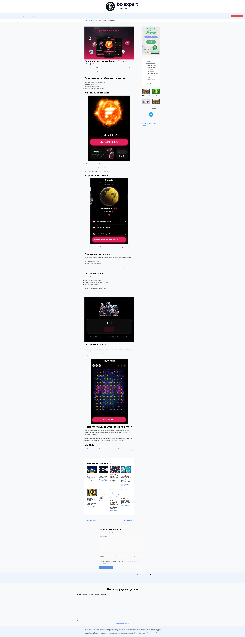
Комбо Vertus (145, 125)
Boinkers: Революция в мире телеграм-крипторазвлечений (91, 501)
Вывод (149, 83)
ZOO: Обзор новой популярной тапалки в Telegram (114, 477)
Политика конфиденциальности (93, 575)
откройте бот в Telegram (96, 163)
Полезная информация (32, 16)
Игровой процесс (151, 67)
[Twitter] (137, 575)
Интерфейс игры (154, 73)
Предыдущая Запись (90, 520)
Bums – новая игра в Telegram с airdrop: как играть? (92, 477)
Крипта (5, 16)
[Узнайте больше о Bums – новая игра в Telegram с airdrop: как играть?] (92, 469)
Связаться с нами (106, 575)
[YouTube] (154, 575)
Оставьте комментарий (110, 64)
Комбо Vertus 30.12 (145, 106)
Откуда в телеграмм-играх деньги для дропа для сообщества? (126, 478)
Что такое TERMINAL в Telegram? (103, 476)
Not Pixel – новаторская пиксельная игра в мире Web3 (125, 501)
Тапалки (11, 16)
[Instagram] (146, 575)
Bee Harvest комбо (146, 121)
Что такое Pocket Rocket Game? (102, 496)
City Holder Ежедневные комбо (149, 123)
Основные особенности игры (150, 62)
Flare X (86, 448)
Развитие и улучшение (151, 70)
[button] (228, 16)
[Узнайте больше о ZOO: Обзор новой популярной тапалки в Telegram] (115, 469)
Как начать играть (151, 65)
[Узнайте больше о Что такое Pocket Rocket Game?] (103, 491)
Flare (130, 67)
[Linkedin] (141, 575)
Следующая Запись (128, 520)
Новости (42, 16)
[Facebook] (150, 575)
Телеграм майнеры (20, 16)
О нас (112, 575)
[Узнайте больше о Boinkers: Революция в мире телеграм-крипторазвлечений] (92, 492)
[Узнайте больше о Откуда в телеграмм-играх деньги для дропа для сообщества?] (126, 469)
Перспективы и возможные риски (150, 80)
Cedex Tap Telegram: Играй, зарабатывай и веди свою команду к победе (114, 504)
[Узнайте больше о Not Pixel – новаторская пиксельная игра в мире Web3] (126, 493)
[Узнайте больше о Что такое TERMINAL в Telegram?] (103, 469)
